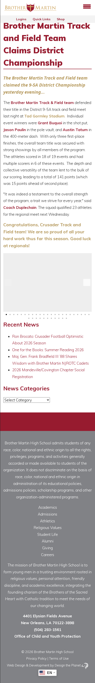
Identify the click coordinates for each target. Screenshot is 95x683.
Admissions (47, 514)
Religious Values (48, 527)
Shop (61, 19)
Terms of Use (59, 658)
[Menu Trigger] (87, 6)
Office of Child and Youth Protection (47, 636)
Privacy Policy (36, 658)
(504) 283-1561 (47, 629)
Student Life (47, 534)
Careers (47, 554)
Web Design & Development (28, 665)
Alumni (47, 541)
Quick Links (42, 19)
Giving (47, 548)
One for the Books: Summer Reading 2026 (48, 349)
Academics (47, 507)
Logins (21, 19)
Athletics (47, 521)
